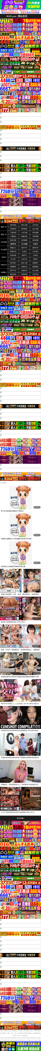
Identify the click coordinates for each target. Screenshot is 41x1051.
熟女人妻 (24, 263)
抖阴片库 (4, 265)
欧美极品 (24, 229)
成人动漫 (35, 229)
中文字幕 (24, 232)
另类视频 (35, 236)
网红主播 (24, 225)
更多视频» (20, 818)
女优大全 (24, 259)
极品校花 (13, 274)
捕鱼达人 (13, 248)
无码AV (3, 257)
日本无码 (35, 225)
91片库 (13, 259)
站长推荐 (4, 242)
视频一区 (4, 227)
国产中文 (13, 270)
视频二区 (4, 234)
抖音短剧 (13, 255)
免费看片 (4, 272)
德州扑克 (35, 248)
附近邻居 (13, 240)
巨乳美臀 (35, 232)
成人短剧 (35, 270)
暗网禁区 (13, 266)
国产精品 (13, 225)
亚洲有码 (13, 229)
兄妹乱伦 (24, 270)
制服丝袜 (24, 236)
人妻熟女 (13, 236)
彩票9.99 (13, 251)
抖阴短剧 (24, 274)
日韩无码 (35, 274)
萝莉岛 (35, 259)
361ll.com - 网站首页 (16, 16)
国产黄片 (13, 263)
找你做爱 (35, 240)
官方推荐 (4, 249)
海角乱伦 (24, 266)
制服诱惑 (35, 266)
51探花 (35, 255)
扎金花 (24, 251)
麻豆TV (24, 255)
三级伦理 (13, 232)
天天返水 (35, 251)
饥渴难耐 (24, 240)
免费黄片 (35, 263)
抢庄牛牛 (24, 248)
